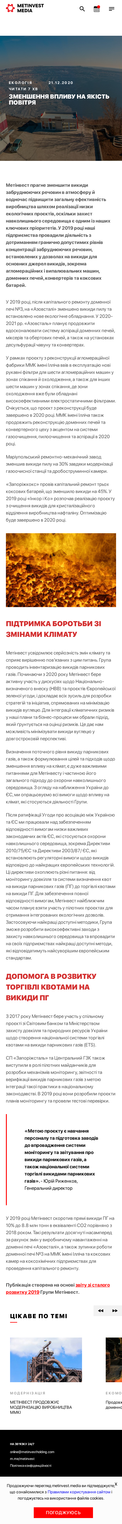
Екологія (21, 83)
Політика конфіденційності (31, 1466)
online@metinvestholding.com (32, 1452)
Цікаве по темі (39, 1316)
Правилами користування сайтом (79, 1491)
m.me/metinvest (22, 1459)
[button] (101, 1310)
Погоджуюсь (63, 1512)
